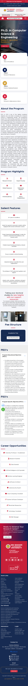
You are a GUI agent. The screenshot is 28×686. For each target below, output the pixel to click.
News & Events (18, 587)
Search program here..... (14, 18)
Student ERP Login (19, 632)
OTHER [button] (21, 3)
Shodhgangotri (4, 599)
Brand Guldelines (5, 603)
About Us (3, 578)
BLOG (16, 5)
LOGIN (11, 3)
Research (3, 583)
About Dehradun (19, 585)
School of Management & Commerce (9, 609)
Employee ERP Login (19, 630)
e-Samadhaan (4, 601)
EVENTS (7, 3)
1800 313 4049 (14, 658)
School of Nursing (5, 620)
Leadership (3, 584)
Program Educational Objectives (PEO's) (11, 355)
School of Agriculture (6, 617)
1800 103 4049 (14, 656)
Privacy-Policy (4, 587)
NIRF (16, 592)
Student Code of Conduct (7, 593)
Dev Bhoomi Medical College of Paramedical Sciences (13, 622)
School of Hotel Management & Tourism (10, 612)
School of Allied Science (6, 616)
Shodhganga (4, 598)
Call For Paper (18, 595)
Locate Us (14, 651)
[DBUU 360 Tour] (2, 405)
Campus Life (4, 586)
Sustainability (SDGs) (19, 599)
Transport (17, 593)
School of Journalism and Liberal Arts (9, 614)
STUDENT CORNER (11, 5)
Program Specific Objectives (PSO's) (12, 401)
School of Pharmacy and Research (9, 611)
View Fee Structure (13, 337)
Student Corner (18, 629)
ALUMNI (17, 3)
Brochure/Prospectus (6, 632)
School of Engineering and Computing (10, 608)
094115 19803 (14, 660)
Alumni (2, 581)
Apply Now (20, 15)
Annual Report (18, 579)
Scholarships (4, 630)
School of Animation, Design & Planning (10, 619)
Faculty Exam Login (19, 633)
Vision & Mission (18, 578)
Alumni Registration (19, 584)
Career (16, 590)
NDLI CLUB (17, 589)
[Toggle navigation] (25, 18)
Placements (3, 579)
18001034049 (6, 15)
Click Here (14, 671)
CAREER (14, 3)
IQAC (5, 3)
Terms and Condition (6, 589)
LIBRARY (19, 5)
